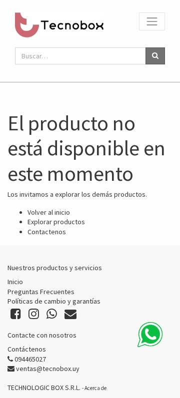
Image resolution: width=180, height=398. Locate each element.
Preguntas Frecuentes (41, 291)
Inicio (15, 281)
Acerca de (95, 388)
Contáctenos (27, 349)
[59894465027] (150, 334)
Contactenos (47, 231)
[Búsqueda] (155, 55)
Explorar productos (56, 221)
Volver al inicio (49, 212)
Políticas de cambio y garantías (54, 301)
